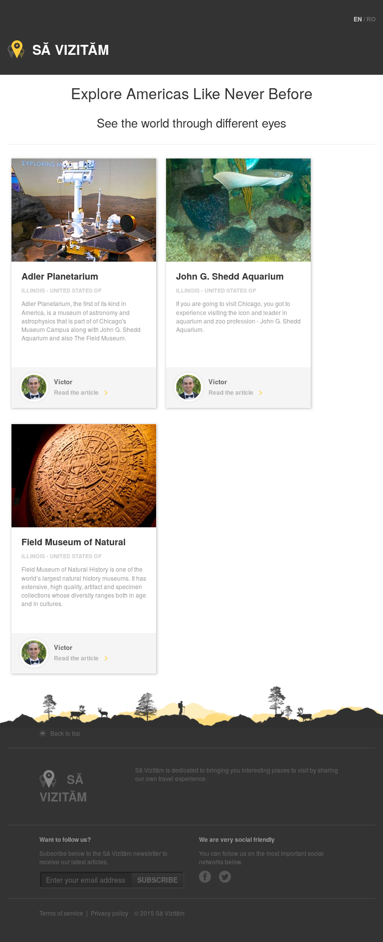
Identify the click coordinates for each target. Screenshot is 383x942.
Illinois (33, 290)
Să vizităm (66, 49)
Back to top (63, 733)
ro (371, 18)
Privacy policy (109, 913)
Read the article (78, 392)
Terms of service (61, 913)
